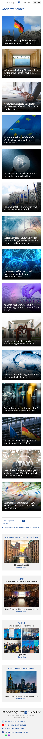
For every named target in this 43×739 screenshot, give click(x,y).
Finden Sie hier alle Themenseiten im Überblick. (22, 528)
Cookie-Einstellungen (21, 717)
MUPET (21, 623)
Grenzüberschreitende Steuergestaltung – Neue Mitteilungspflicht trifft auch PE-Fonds (21, 473)
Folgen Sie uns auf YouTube (15, 725)
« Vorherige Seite (8, 521)
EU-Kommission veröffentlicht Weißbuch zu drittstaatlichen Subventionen (19, 140)
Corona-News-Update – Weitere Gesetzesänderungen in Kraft (20, 41)
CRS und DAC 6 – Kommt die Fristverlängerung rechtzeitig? (21, 208)
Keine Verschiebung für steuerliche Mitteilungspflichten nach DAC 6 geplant (21, 73)
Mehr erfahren (21, 567)
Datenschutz (30, 715)
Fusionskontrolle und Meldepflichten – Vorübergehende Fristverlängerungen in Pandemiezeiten (21, 240)
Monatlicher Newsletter (14, 728)
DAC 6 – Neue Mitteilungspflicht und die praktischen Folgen (20, 441)
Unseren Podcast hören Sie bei (16, 732)
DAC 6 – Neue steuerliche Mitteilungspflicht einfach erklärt (20, 174)
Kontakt (11, 715)
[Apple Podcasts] (8, 734)
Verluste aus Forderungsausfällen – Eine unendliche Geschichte (21, 375)
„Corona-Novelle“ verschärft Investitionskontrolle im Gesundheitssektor (18, 274)
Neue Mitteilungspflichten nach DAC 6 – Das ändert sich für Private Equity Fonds (21, 106)
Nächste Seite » (8, 523)
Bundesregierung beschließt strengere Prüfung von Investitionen (21, 342)
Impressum (20, 715)
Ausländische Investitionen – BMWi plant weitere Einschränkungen (21, 409)
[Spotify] (6, 734)
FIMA (21, 579)
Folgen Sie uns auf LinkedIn (15, 721)
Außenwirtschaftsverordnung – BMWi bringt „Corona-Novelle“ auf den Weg (21, 307)
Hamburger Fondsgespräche (21, 537)
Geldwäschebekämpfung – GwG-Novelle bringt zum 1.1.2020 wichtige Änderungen (21, 505)
